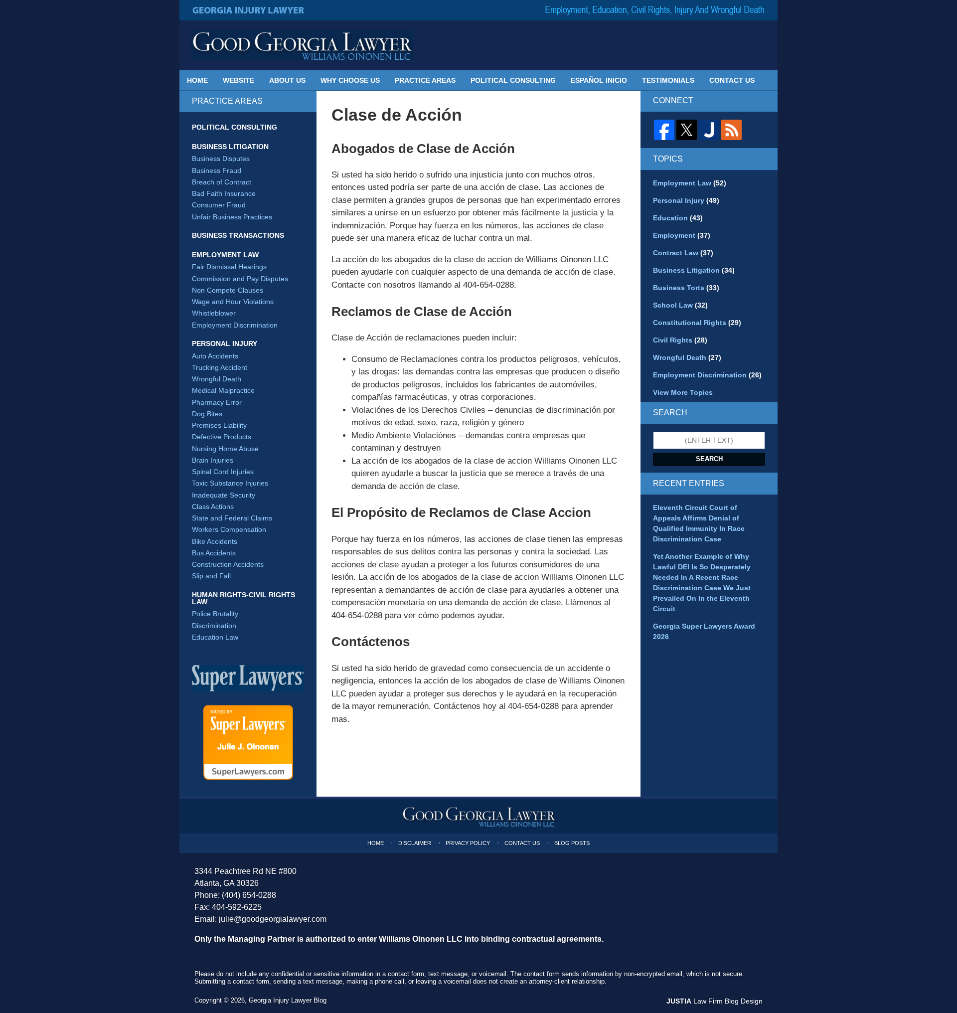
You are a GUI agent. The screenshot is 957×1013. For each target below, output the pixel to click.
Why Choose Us (350, 80)
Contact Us (732, 80)
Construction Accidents (228, 564)
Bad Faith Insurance (224, 193)
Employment (681, 235)
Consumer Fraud (219, 205)
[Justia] (709, 130)
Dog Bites (207, 414)
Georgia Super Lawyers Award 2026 (704, 631)
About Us (287, 80)
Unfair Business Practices (232, 217)
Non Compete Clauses (227, 290)
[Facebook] (664, 130)
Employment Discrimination (235, 325)
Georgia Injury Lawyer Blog (302, 45)
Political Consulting (513, 80)
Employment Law (225, 255)
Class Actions (213, 506)
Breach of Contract (221, 182)
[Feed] (731, 130)
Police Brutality (215, 614)
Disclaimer (414, 843)
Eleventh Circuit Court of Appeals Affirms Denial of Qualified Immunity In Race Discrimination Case (699, 523)
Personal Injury (224, 343)
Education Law (215, 637)
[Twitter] (686, 130)
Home (197, 80)
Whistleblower (214, 313)
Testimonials (668, 80)
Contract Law (683, 253)
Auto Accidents (215, 356)
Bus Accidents (214, 553)
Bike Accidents (214, 541)
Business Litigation (230, 147)
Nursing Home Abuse (225, 449)
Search (709, 459)
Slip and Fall (211, 576)
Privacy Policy (468, 843)
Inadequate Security (223, 495)
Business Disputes (221, 159)
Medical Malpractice (223, 390)
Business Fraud (216, 170)
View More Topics (683, 392)
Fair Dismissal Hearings (229, 267)
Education (678, 218)
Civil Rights (680, 340)
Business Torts (686, 288)
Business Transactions (238, 235)
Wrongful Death (216, 379)
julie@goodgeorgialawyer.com (272, 919)
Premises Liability (219, 425)
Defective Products (221, 437)
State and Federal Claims (232, 518)
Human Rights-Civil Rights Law (243, 598)
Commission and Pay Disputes (240, 279)
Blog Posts (572, 843)
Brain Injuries (212, 460)
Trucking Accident (219, 367)
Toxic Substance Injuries (230, 483)
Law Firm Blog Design (714, 1001)
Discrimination (214, 626)
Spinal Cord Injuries (223, 472)
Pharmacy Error (217, 402)
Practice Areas (425, 80)
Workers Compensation (229, 529)
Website (238, 80)
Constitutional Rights (697, 323)
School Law (680, 305)
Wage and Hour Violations (233, 302)
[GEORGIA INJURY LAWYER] (248, 10)
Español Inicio (599, 80)
